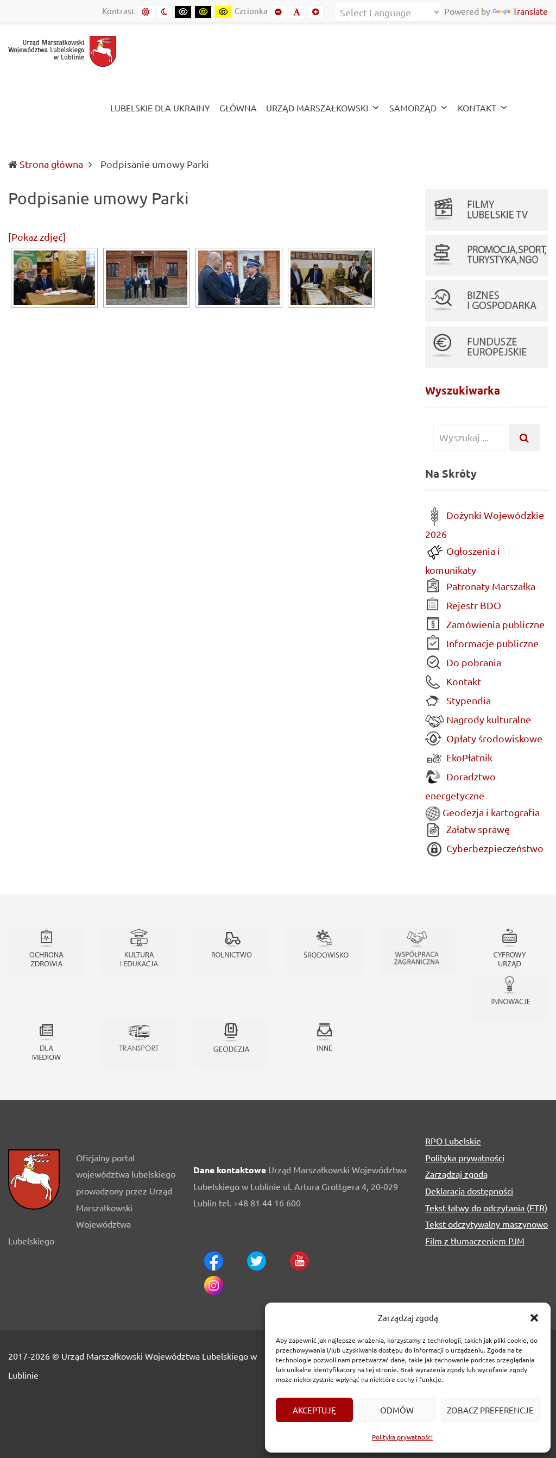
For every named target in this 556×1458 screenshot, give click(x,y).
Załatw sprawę (477, 829)
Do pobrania (472, 662)
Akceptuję (314, 1410)
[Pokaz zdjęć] (37, 236)
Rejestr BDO (472, 605)
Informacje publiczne (491, 643)
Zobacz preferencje (490, 1410)
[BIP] (530, 109)
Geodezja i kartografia (490, 812)
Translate (530, 10)
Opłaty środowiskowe (493, 738)
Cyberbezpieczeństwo (494, 848)
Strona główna (51, 164)
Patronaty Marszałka (489, 586)
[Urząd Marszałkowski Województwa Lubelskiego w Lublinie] (62, 49)
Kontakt (462, 681)
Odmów (397, 1410)
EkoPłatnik (468, 757)
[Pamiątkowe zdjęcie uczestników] (146, 278)
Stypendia (467, 700)
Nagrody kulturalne (487, 719)
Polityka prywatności (402, 1436)
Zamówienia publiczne (494, 624)
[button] (534, 1317)
